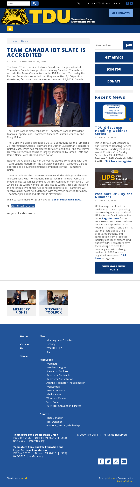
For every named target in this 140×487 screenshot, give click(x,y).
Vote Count (53, 402)
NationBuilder (125, 481)
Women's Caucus (56, 398)
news (31, 206)
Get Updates (121, 13)
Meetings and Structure (60, 340)
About (44, 336)
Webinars (52, 363)
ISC (48, 351)
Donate (113, 81)
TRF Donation (54, 421)
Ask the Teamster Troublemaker (65, 382)
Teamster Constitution (59, 379)
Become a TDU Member (98, 3)
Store (23, 356)
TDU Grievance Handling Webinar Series (111, 131)
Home (13, 41)
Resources (46, 359)
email (24, 478)
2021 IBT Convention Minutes (63, 405)
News (24, 41)
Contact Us (119, 3)
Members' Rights (56, 367)
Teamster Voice (55, 390)
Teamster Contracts (58, 375)
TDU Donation (54, 417)
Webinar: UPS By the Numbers (114, 195)
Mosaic (111, 478)
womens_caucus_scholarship (63, 425)
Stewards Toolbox (57, 371)
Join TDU (114, 69)
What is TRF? (54, 347)
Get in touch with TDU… (67, 199)
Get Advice (114, 57)
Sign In (80, 3)
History (50, 344)
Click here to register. (118, 161)
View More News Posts (113, 268)
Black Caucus (53, 394)
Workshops (53, 386)
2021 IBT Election (19, 206)
